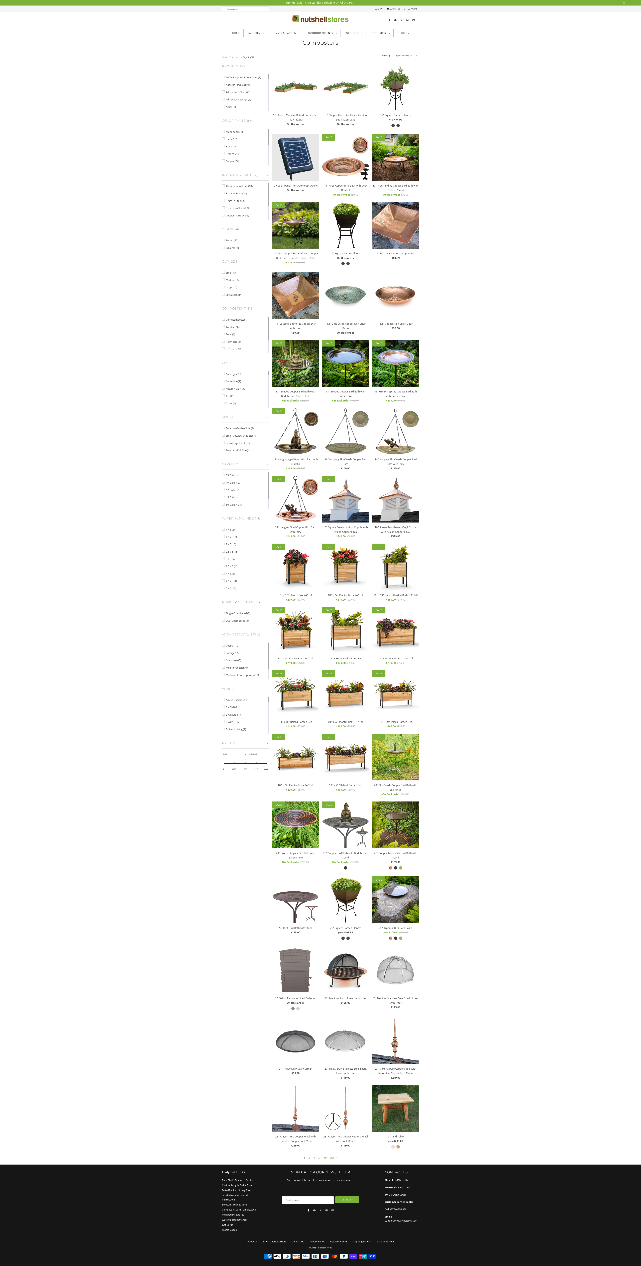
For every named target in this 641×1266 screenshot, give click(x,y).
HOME (236, 33)
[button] (235, 67)
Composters (320, 42)
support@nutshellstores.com (401, 1220)
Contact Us (298, 1241)
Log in (379, 9)
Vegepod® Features (233, 1214)
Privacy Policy (317, 1241)
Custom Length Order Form (237, 1185)
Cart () (394, 9)
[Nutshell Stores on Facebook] (389, 20)
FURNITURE (352, 33)
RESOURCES (379, 33)
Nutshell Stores (324, 1247)
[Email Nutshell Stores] (413, 20)
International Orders (274, 1241)
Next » (333, 1157)
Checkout (410, 9)
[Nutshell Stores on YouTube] (395, 20)
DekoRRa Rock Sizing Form (236, 1190)
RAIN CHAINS (256, 33)
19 (325, 1157)
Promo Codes (229, 1229)
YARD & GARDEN (287, 33)
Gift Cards (227, 1224)
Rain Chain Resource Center (237, 1180)
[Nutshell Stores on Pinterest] (401, 20)
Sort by (386, 55)
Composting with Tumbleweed (239, 1209)
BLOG (402, 33)
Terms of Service (384, 1241)
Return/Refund (338, 1241)
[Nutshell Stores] (320, 19)
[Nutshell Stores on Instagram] (407, 20)
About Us (252, 1241)
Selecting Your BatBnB (234, 1204)
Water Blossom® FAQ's (235, 1219)
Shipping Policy (361, 1241)
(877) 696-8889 (398, 1209)
